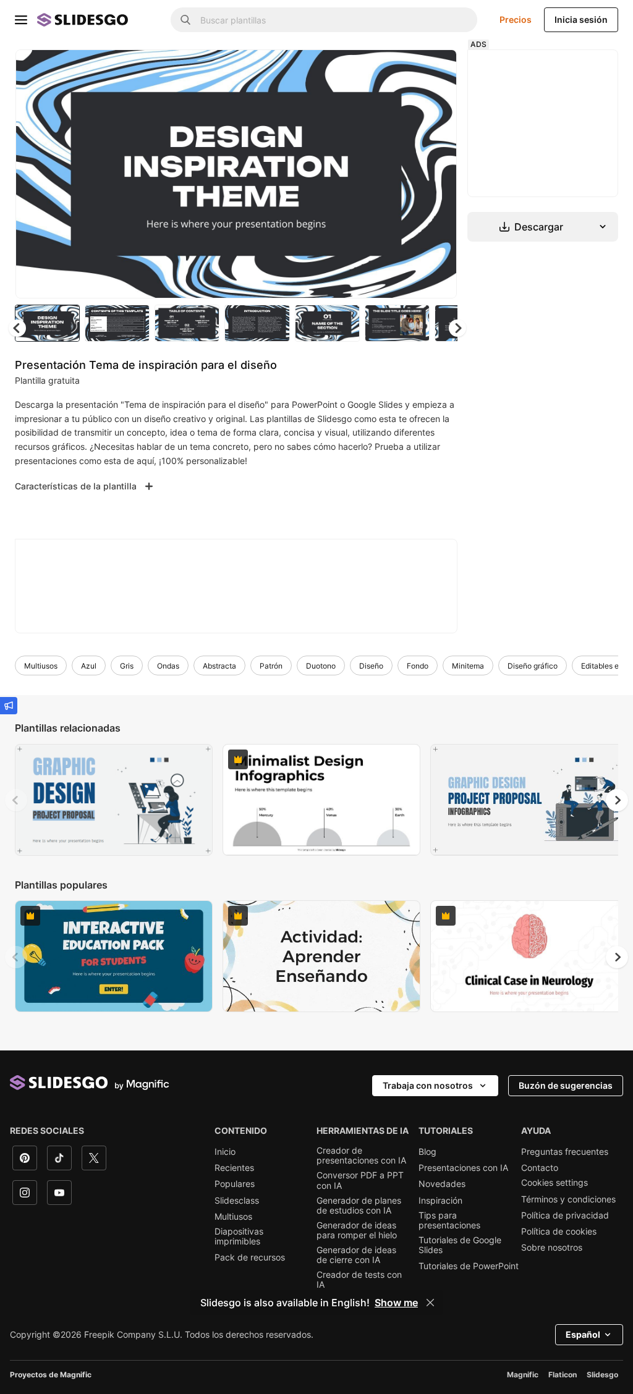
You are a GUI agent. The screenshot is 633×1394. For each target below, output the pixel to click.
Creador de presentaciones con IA (361, 1155)
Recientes (234, 1168)
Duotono (321, 665)
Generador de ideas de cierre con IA (356, 1255)
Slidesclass (237, 1201)
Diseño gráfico (533, 665)
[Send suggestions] (8, 705)
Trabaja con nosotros (428, 1085)
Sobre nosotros (551, 1247)
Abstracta (219, 665)
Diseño (371, 665)
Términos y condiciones (568, 1199)
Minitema (468, 665)
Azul (88, 665)
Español (583, 1334)
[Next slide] (438, 174)
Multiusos (40, 665)
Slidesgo (602, 1374)
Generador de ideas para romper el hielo (356, 1230)
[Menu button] (21, 20)
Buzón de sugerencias (566, 1085)
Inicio (225, 1152)
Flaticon (562, 1374)
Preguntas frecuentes (564, 1152)
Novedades (441, 1184)
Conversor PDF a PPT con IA (360, 1180)
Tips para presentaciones (449, 1220)
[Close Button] (430, 1302)
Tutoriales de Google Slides (459, 1245)
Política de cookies (559, 1231)
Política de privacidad (565, 1215)
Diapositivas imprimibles (239, 1236)
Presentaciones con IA (463, 1168)
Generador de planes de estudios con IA (358, 1205)
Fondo (417, 665)
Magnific (522, 1374)
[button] (457, 328)
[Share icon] (435, 69)
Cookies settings (554, 1183)
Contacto (539, 1168)
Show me (396, 1302)
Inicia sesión (581, 19)
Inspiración (440, 1201)
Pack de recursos (250, 1257)
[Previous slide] (16, 800)
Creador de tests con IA (359, 1280)
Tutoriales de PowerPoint (468, 1266)
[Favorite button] (403, 69)
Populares (235, 1184)
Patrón (271, 665)
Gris (127, 665)
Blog (427, 1152)
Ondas (168, 665)
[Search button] (185, 19)
